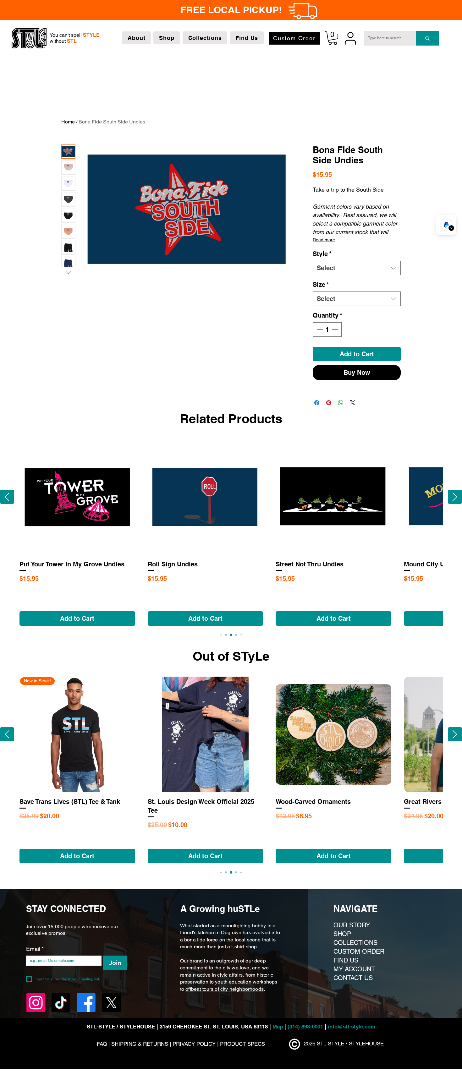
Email (35, 949)
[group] (231, 532)
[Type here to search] (427, 38)
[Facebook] (86, 1002)
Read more (324, 239)
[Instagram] (35, 1002)
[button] (136, 37)
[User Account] (350, 38)
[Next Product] (455, 497)
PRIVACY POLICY (194, 1044)
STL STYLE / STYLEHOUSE (350, 1043)
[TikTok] (61, 1002)
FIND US (345, 960)
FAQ (102, 1044)
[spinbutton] (327, 329)
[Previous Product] (7, 497)
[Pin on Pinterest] (329, 402)
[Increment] (335, 329)
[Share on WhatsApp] (340, 402)
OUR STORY (351, 925)
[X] (111, 1002)
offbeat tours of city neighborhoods (224, 989)
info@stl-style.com (351, 1026)
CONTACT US (353, 978)
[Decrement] (319, 329)
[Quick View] (77, 497)
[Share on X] (352, 402)
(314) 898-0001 (305, 1026)
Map (278, 1026)
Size (321, 284)
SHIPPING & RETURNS (140, 1044)
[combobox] (357, 268)
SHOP (342, 934)
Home (68, 122)
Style (322, 254)
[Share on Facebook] (317, 402)
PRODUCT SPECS (242, 1044)
